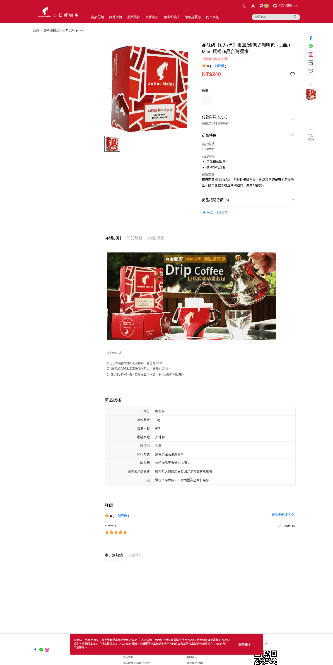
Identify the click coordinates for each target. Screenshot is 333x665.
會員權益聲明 (194, 663)
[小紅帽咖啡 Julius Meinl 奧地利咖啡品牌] (58, 12)
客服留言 (191, 657)
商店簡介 (128, 657)
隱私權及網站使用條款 (136, 663)
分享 (210, 212)
